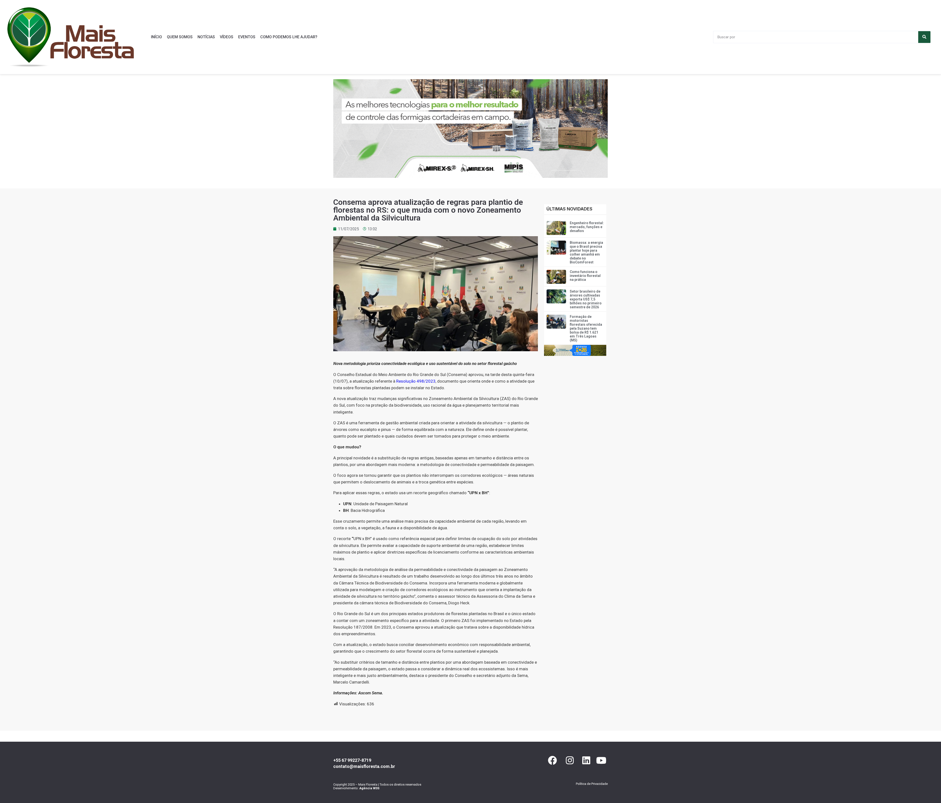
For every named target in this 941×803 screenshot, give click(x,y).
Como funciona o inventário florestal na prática (585, 276)
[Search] (924, 37)
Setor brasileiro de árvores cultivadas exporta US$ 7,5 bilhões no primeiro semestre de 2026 (586, 299)
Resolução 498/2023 (415, 381)
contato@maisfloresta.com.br (364, 766)
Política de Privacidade (592, 784)
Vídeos (226, 37)
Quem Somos (180, 37)
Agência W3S (369, 788)
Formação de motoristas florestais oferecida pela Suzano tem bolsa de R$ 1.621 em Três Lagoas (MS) (586, 328)
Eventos (246, 37)
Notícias (206, 37)
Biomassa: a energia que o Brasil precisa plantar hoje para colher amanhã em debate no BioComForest (586, 252)
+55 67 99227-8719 (352, 760)
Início (156, 37)
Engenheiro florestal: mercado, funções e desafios (587, 227)
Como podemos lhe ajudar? (288, 37)
